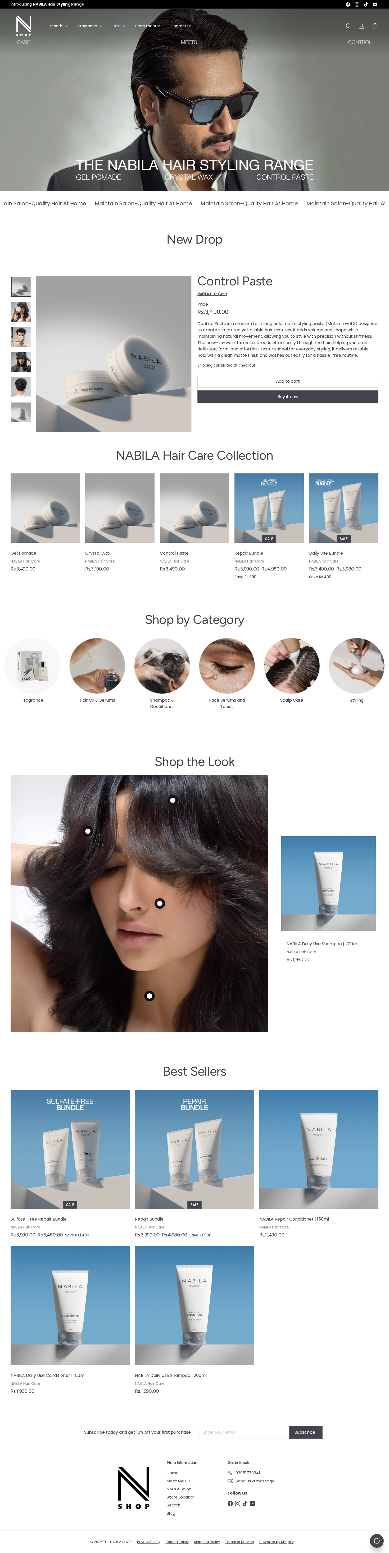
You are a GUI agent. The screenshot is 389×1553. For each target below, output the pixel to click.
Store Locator (147, 26)
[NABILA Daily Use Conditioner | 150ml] (70, 1323)
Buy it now (288, 397)
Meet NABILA (179, 1481)
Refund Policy (177, 1541)
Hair (117, 26)
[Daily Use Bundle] (343, 529)
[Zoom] (113, 354)
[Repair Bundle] (269, 529)
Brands (57, 26)
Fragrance (88, 26)
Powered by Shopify (276, 1541)
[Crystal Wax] (120, 525)
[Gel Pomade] (45, 525)
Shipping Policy (207, 1541)
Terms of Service (239, 1541)
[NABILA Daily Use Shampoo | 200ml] (328, 902)
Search (173, 1505)
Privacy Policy (148, 1541)
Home (173, 1473)
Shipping (204, 365)
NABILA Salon (179, 1489)
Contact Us (181, 26)
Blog (171, 1513)
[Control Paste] (194, 525)
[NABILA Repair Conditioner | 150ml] (318, 1166)
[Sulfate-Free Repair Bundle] (70, 1166)
